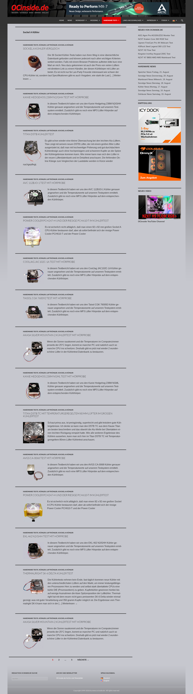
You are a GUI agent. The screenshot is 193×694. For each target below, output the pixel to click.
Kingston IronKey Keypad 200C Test (154, 54)
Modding (94, 20)
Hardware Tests (110, 20)
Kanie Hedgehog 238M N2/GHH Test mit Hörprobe (56, 97)
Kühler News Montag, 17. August (152, 87)
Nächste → (83, 659)
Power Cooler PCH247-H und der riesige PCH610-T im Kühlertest (66, 220)
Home (61, 20)
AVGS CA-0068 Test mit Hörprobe (44, 458)
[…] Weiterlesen (68, 603)
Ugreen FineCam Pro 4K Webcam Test (155, 43)
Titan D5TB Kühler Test (38, 134)
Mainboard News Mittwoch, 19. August (155, 79)
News (70, 20)
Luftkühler (51, 45)
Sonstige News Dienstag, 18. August (154, 83)
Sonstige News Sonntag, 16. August (154, 90)
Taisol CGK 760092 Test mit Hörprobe (47, 298)
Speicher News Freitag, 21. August (153, 72)
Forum (164, 20)
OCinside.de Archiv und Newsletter (69, 678)
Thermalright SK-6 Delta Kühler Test (48, 573)
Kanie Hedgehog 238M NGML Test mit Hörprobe (54, 376)
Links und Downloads (132, 20)
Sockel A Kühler (65, 45)
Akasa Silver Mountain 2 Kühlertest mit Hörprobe (57, 335)
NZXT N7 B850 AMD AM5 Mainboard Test (156, 57)
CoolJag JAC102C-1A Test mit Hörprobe (49, 261)
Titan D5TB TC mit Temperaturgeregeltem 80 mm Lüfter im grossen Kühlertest (67, 415)
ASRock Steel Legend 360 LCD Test (154, 46)
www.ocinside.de (98, 690)
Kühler (42, 45)
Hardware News (147, 66)
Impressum (151, 20)
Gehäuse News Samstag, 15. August (154, 94)
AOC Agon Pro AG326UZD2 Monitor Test (156, 35)
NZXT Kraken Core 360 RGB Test (153, 39)
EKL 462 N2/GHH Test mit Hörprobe (45, 536)
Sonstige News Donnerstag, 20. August (155, 76)
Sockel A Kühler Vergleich (41, 48)
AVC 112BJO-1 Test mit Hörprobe (44, 182)
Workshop (80, 20)
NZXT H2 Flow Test (146, 50)
